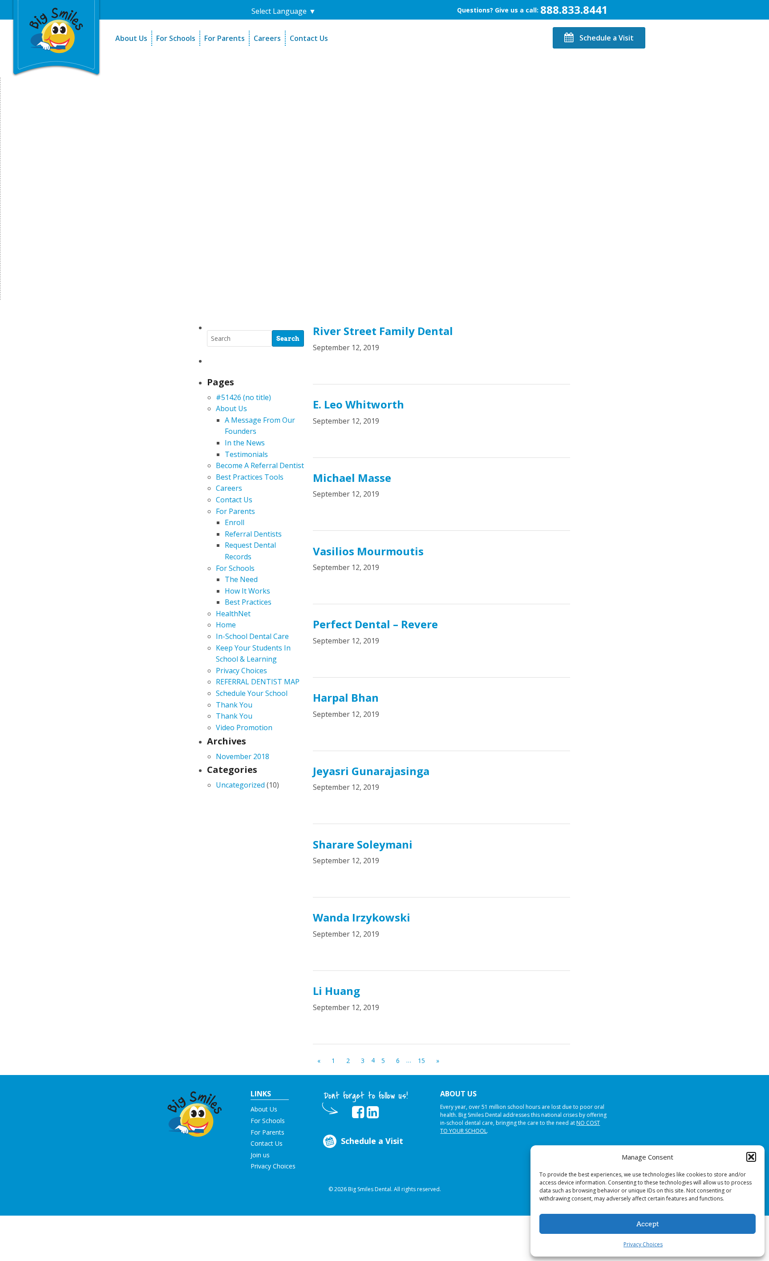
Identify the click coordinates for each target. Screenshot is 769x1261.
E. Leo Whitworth (358, 404)
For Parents (224, 38)
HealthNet (233, 613)
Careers (267, 38)
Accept (647, 1224)
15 (421, 1060)
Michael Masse (352, 477)
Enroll (234, 522)
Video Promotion (244, 727)
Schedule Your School (251, 693)
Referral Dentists (253, 534)
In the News (245, 443)
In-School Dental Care (252, 636)
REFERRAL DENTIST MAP (258, 682)
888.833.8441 (574, 9)
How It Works (247, 591)
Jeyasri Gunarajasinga (371, 771)
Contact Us (309, 38)
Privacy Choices (643, 1244)
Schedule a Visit (606, 38)
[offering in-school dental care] (56, 29)
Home (226, 625)
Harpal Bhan (346, 697)
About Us (131, 38)
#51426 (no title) (243, 397)
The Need (241, 579)
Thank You (234, 705)
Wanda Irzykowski (361, 917)
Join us (260, 1155)
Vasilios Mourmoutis (368, 551)
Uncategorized (240, 785)
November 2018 (242, 756)
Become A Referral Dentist (260, 465)
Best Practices (248, 602)
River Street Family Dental (383, 330)
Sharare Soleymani (363, 844)
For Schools (175, 38)
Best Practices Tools (249, 477)
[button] (751, 1156)
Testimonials (246, 454)
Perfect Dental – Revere (375, 624)
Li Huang (336, 990)
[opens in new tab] (358, 1112)
